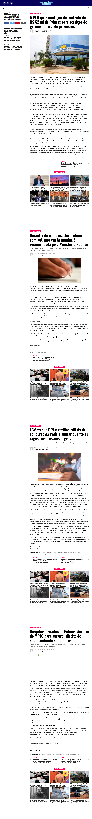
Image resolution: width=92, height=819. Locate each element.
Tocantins (45, 157)
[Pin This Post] (17, 23)
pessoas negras (34, 554)
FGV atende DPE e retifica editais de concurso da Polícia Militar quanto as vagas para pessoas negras (13, 40)
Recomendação (7, 12)
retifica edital (52, 554)
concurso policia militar (70, 552)
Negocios (68, 8)
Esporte (62, 8)
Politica (56, 8)
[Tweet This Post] (12, 23)
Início (23, 8)
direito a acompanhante (59, 754)
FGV (79, 552)
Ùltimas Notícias (30, 8)
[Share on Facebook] (6, 23)
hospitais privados (71, 754)
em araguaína (33, 352)
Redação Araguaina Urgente (42, 31)
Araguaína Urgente (58, 552)
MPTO (78, 754)
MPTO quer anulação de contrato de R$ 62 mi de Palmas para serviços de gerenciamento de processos (13, 16)
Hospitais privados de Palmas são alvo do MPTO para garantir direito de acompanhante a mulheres (13, 47)
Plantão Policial (48, 8)
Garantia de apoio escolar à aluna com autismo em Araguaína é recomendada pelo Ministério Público (13, 31)
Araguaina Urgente (47, 552)
